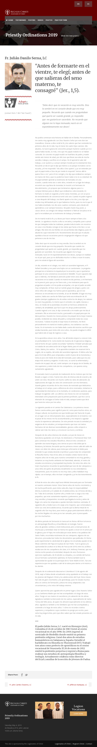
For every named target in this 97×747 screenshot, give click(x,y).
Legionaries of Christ (63, 744)
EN (78, 4)
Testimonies (20, 20)
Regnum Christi (78, 744)
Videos (40, 20)
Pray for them (61, 20)
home (10, 20)
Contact (89, 744)
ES (88, 4)
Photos (49, 20)
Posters (31, 20)
